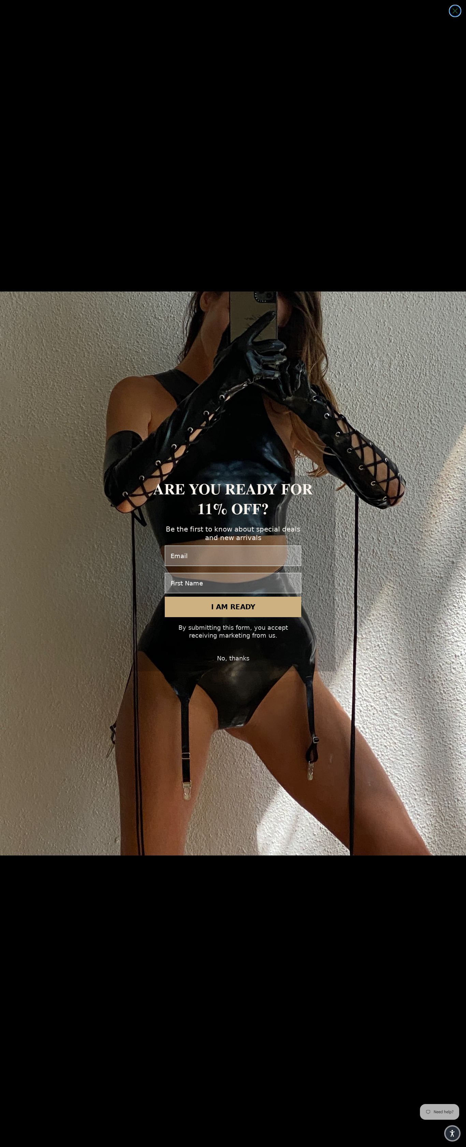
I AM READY (233, 607)
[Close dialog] (455, 10)
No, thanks (233, 658)
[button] (452, 1133)
